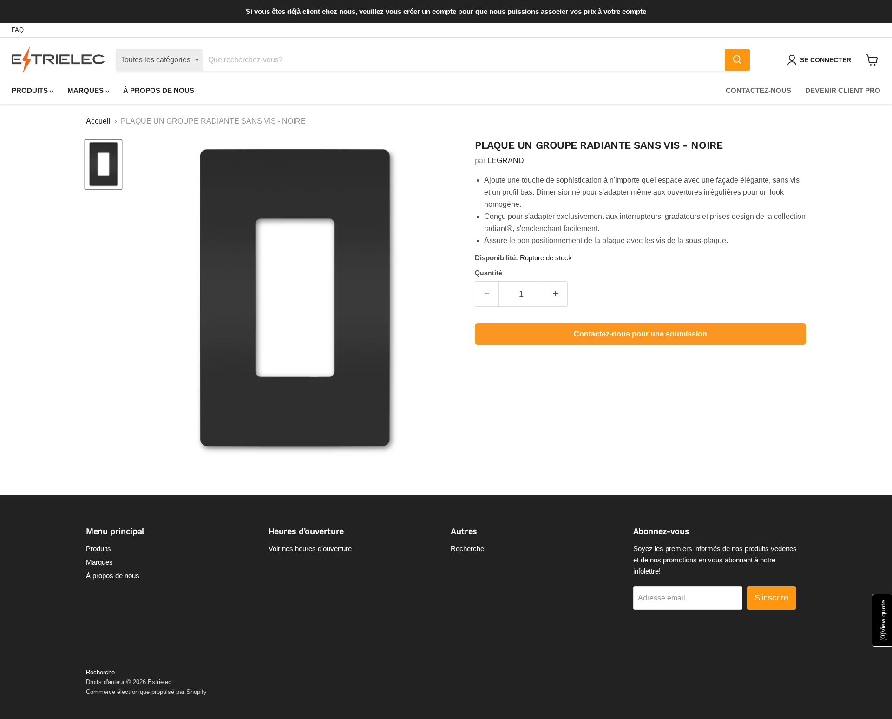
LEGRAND (505, 161)
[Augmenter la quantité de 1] (556, 294)
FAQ (18, 30)
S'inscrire (771, 597)
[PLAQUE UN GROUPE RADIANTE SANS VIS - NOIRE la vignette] (103, 164)
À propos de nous (158, 90)
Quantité (488, 273)
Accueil (98, 121)
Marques (86, 90)
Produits (31, 90)
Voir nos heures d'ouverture (310, 549)
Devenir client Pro (842, 90)
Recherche (467, 549)
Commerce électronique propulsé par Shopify (146, 691)
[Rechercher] (737, 60)
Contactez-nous (758, 90)
